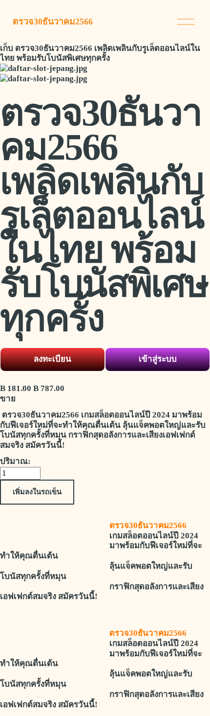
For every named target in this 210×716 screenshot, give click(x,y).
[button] (37, 492)
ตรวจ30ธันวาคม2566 (53, 21)
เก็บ (6, 48)
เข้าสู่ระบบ (158, 359)
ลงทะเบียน (52, 359)
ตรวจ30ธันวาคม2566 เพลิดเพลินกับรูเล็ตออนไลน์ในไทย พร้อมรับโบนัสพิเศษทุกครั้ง (100, 53)
